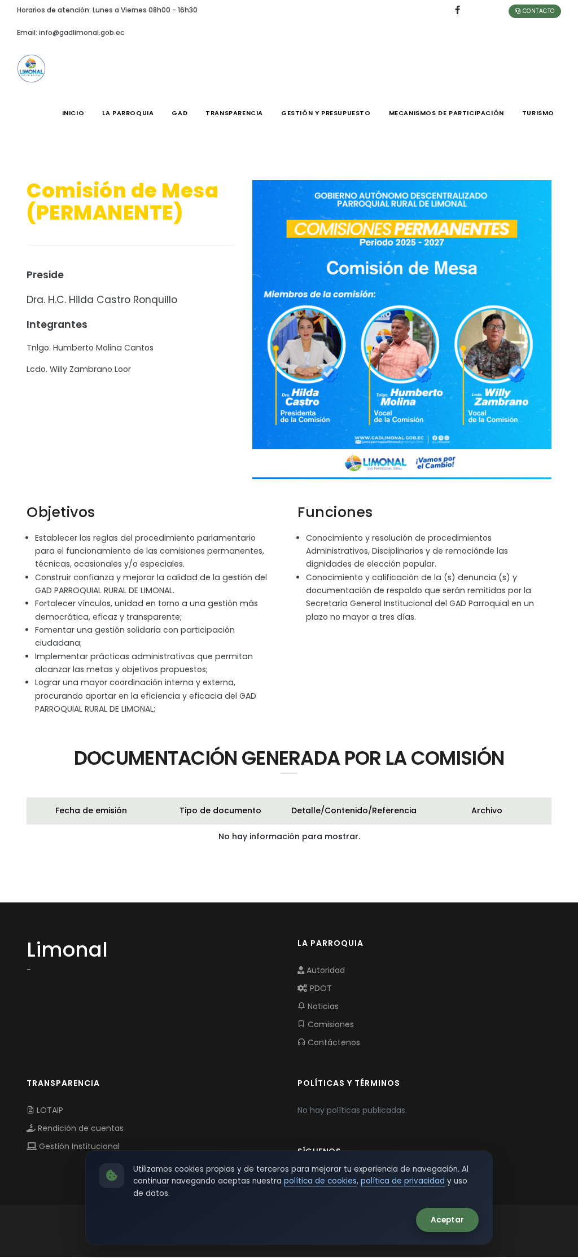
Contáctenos (332, 1042)
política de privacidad (403, 1181)
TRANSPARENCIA (234, 112)
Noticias (322, 1006)
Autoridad (324, 970)
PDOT (320, 988)
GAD (179, 112)
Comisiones (329, 1024)
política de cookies (320, 1181)
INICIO (73, 112)
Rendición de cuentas (80, 1128)
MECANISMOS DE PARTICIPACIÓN (446, 112)
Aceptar (447, 1220)
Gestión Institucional (78, 1146)
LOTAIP (48, 1110)
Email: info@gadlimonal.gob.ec (70, 32)
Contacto (537, 11)
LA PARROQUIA (128, 112)
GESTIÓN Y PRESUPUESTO (326, 112)
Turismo (538, 112)
